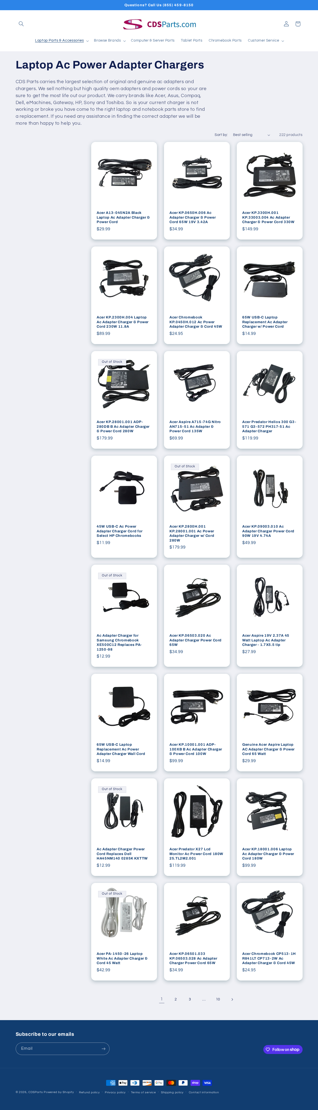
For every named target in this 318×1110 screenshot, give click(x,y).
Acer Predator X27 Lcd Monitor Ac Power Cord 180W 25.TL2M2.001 (196, 854)
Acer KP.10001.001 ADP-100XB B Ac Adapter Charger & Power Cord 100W (195, 749)
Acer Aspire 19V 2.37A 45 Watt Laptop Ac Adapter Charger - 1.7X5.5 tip (265, 640)
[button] (21, 24)
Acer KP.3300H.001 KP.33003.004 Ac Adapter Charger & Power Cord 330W (268, 217)
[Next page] (232, 999)
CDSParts (35, 1092)
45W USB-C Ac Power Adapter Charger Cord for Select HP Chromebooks (120, 531)
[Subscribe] (103, 1049)
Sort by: (221, 135)
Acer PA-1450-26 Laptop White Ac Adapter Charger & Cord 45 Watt (122, 958)
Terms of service (143, 1092)
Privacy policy (115, 1092)
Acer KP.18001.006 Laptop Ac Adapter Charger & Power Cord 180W (268, 854)
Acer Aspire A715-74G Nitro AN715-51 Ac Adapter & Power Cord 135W (195, 426)
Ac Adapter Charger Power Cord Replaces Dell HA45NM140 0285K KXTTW (122, 854)
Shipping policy (172, 1092)
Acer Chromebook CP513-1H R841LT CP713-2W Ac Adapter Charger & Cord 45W (269, 958)
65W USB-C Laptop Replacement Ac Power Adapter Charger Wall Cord (121, 749)
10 (218, 999)
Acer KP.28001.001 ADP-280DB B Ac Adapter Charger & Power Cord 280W (123, 426)
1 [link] (161, 999)
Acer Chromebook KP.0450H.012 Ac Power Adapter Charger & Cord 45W (195, 321)
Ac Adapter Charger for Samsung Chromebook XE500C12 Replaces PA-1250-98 (119, 642)
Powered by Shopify (59, 1092)
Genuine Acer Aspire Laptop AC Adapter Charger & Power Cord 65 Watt (268, 749)
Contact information (204, 1092)
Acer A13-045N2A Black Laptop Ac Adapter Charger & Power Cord (123, 217)
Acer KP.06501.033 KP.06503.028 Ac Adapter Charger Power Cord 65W (193, 958)
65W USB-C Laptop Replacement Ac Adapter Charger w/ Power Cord (265, 321)
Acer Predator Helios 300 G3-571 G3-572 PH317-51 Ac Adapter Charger (269, 426)
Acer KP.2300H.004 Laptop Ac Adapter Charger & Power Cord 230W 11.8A (123, 321)
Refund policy (89, 1092)
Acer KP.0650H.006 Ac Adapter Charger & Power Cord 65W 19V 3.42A (192, 217)
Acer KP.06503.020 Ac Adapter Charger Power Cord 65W (195, 640)
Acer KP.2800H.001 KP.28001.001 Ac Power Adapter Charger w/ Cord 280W (191, 533)
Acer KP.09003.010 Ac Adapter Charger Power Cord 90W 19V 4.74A (268, 531)
